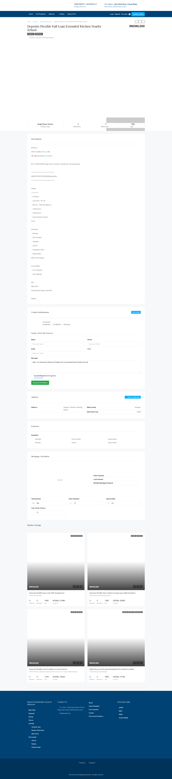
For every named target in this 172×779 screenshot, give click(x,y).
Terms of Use (38, 378)
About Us (51, 14)
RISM (120, 714)
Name (33, 340)
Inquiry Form (71, 14)
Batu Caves (35, 734)
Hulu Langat (32, 737)
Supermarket (112, 439)
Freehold (39, 34)
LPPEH (121, 707)
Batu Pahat (32, 710)
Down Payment (74, 499)
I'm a (89, 349)
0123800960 (46, 324)
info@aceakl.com (80, 7)
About (91, 703)
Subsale (31, 34)
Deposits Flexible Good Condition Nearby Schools (48, 669)
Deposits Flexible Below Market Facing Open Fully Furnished (112, 593)
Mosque (38, 443)
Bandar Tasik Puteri (38, 730)
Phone (89, 340)
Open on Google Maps (133, 397)
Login (112, 14)
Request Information (40, 383)
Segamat (31, 713)
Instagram (91, 763)
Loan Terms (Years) (38, 508)
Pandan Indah (36, 747)
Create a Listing (138, 14)
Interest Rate (110, 499)
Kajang (34, 744)
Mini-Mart (38, 439)
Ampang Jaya (36, 727)
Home (31, 14)
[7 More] (125, 118)
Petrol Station (76, 439)
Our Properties (41, 14)
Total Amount (36, 499)
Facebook (82, 763)
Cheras (31, 720)
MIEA (120, 711)
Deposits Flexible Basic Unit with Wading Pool (46, 593)
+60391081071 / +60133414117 (85, 4)
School (74, 443)
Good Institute (123, 718)
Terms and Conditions (96, 716)
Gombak (31, 723)
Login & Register (94, 706)
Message (34, 358)
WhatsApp (66, 324)
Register (117, 14)
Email (33, 349)
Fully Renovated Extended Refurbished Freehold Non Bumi (111, 669)
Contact (61, 14)
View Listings (136, 312)
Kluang (31, 717)
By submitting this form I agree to (45, 377)
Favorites (125, 14)
